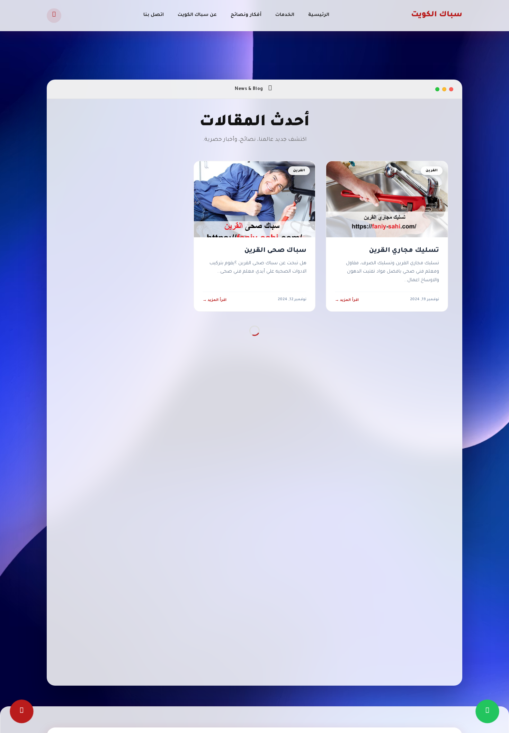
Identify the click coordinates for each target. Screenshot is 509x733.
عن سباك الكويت (197, 15)
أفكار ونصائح (246, 15)
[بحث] (54, 15)
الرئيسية (318, 15)
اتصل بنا (153, 15)
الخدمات (284, 15)
